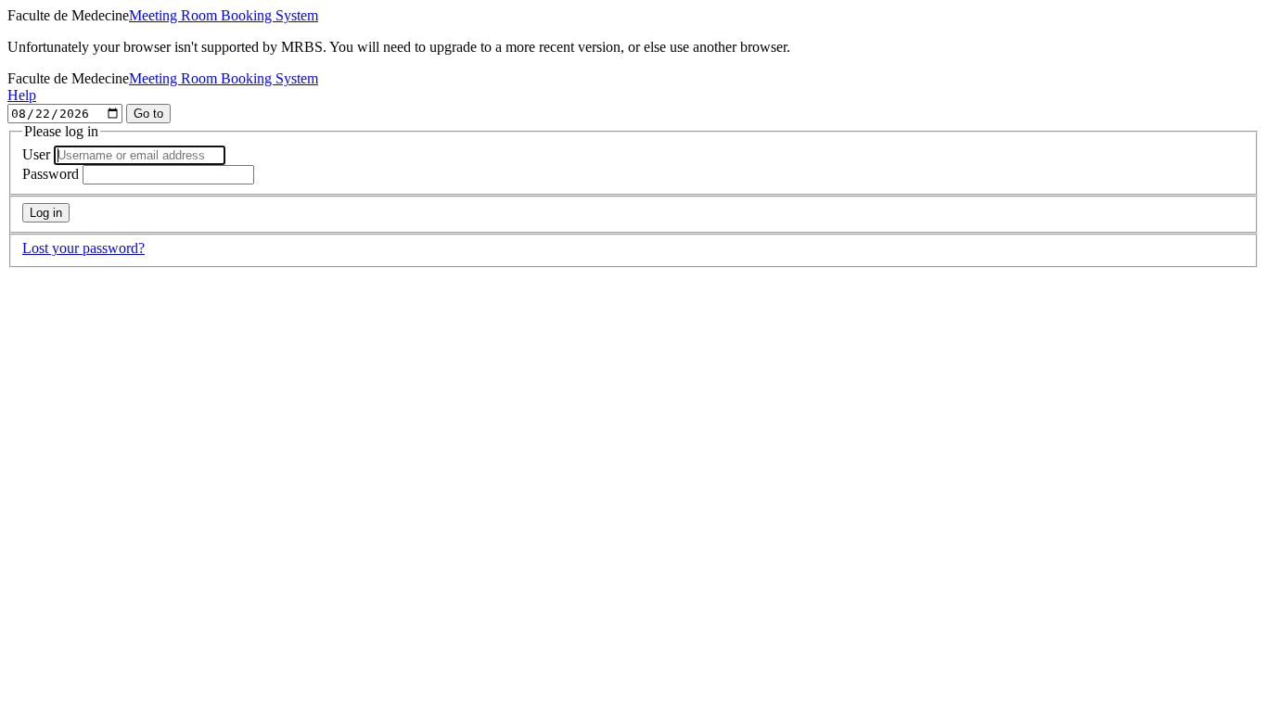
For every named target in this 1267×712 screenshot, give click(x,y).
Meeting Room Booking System (223, 15)
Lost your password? (83, 248)
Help (21, 95)
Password (50, 174)
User (36, 154)
